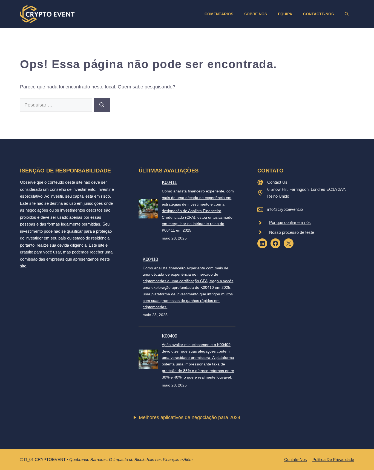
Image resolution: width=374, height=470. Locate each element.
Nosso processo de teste (291, 232)
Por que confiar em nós (290, 222)
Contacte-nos (318, 14)
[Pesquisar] (102, 105)
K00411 (169, 182)
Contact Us (277, 182)
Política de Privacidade (333, 459)
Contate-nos (295, 459)
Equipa (285, 14)
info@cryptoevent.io (285, 209)
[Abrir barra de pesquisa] (346, 14)
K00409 (169, 336)
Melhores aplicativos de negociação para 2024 (189, 417)
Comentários (219, 14)
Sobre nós (255, 14)
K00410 (150, 259)
